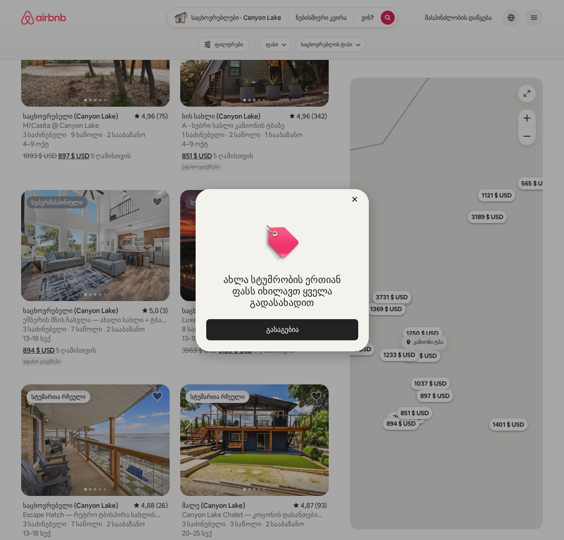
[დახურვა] (354, 199)
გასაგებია (282, 329)
